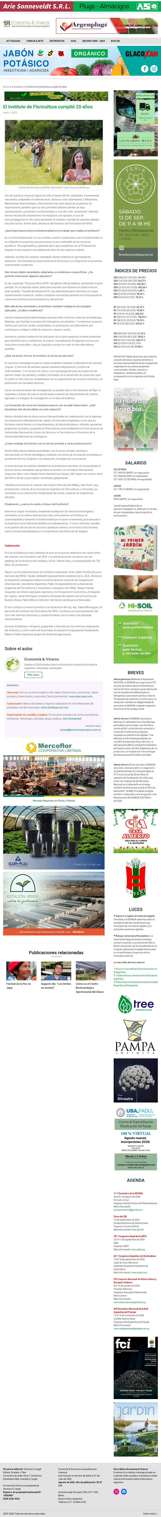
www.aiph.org (138, 1249)
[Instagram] (116, 1491)
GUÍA (73, 41)
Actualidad (13, 41)
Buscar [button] (115, 41)
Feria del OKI (137, 1229)
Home (6, 87)
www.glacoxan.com (80, 696)
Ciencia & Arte (35, 41)
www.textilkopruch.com (55, 707)
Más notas (33, 674)
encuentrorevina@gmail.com (128, 1210)
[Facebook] (124, 1491)
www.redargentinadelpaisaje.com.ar (132, 1328)
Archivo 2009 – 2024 (93, 41)
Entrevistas (57, 41)
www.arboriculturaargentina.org (129, 1302)
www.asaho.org (139, 1272)
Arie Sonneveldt (72, 718)
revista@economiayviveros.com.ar (80, 729)
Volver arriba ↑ (150, 1513)
